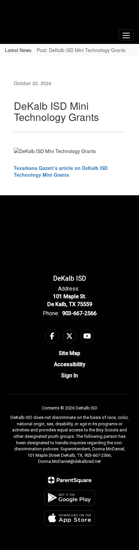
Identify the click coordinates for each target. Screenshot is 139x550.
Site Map (69, 353)
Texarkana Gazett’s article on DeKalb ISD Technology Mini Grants (61, 171)
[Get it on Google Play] (69, 497)
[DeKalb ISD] (69, 16)
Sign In (69, 375)
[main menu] (126, 35)
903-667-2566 (79, 313)
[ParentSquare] (69, 480)
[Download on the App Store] (69, 518)
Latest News (18, 50)
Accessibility (69, 364)
